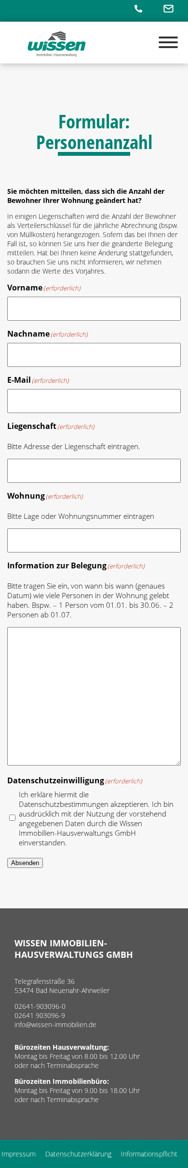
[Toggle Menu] (168, 42)
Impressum (18, 1153)
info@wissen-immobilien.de (55, 1024)
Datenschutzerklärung (78, 1153)
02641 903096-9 (39, 1015)
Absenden (25, 863)
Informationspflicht (149, 1153)
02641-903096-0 (40, 1006)
